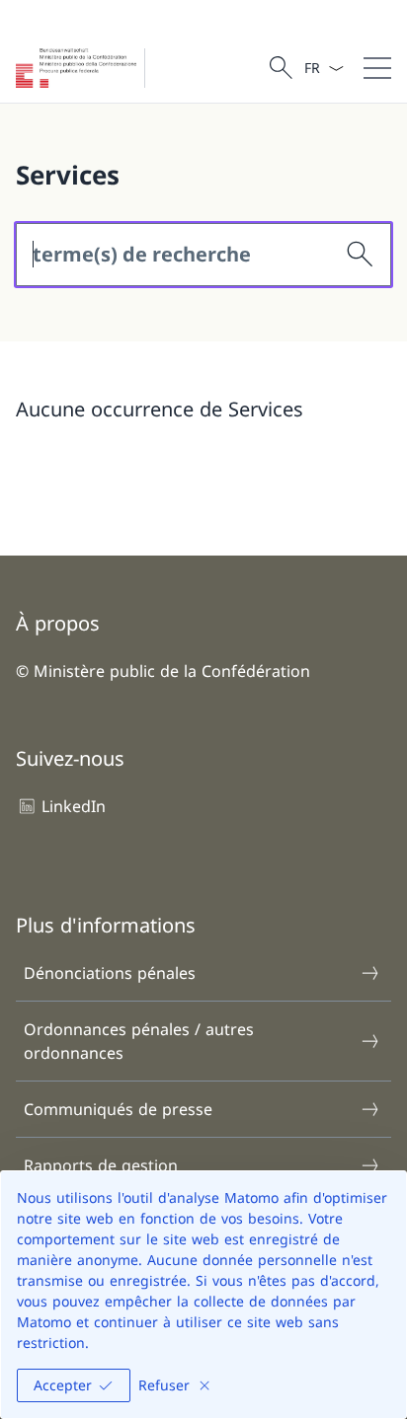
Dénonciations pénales (110, 973)
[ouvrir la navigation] (377, 68)
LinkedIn (73, 806)
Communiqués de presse (118, 1109)
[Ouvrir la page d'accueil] (84, 68)
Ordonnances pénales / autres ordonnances (139, 1041)
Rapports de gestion (101, 1165)
